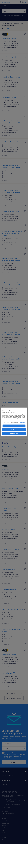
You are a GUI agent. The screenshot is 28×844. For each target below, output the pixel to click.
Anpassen (14, 426)
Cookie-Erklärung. (21, 422)
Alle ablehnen (14, 429)
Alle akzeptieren (14, 433)
